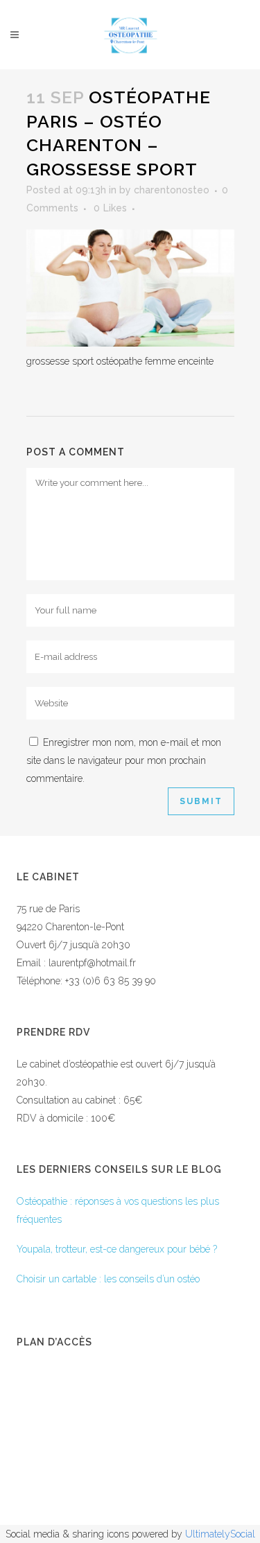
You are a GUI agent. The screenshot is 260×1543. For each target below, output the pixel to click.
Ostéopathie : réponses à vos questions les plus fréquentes (118, 1210)
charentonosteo (171, 189)
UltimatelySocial (220, 1534)
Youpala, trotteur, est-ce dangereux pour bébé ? (117, 1249)
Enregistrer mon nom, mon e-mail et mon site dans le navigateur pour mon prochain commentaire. (123, 760)
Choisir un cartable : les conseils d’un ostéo (108, 1278)
